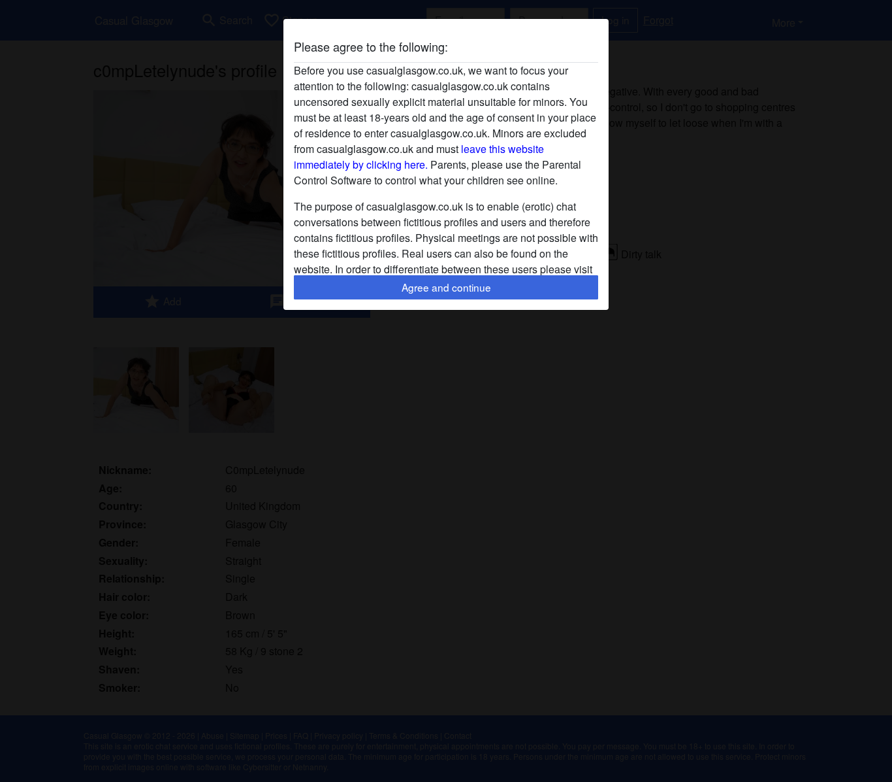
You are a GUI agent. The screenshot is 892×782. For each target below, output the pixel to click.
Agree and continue (446, 287)
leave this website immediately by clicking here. (419, 156)
